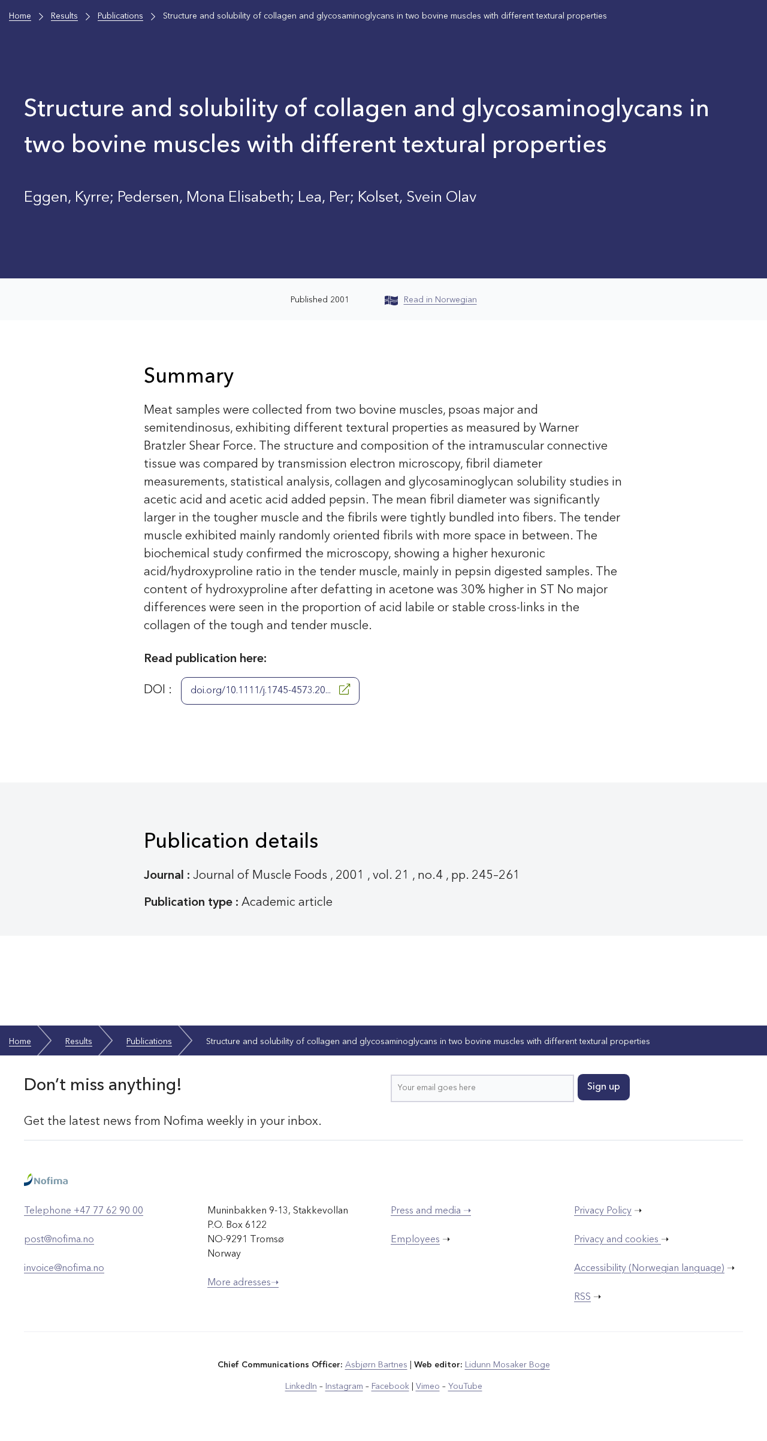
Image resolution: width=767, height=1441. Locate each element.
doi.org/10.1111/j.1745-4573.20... (262, 691)
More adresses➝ (243, 1283)
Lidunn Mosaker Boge (507, 1365)
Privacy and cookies (617, 1240)
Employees (415, 1240)
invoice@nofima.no (64, 1268)
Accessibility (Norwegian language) (649, 1268)
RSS (582, 1297)
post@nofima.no (59, 1240)
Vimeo (428, 1386)
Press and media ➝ (431, 1211)
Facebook (390, 1386)
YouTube (465, 1386)
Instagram (344, 1386)
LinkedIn (301, 1386)
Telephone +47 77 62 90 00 (83, 1211)
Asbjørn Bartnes (376, 1365)
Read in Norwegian (440, 300)
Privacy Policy (603, 1211)
